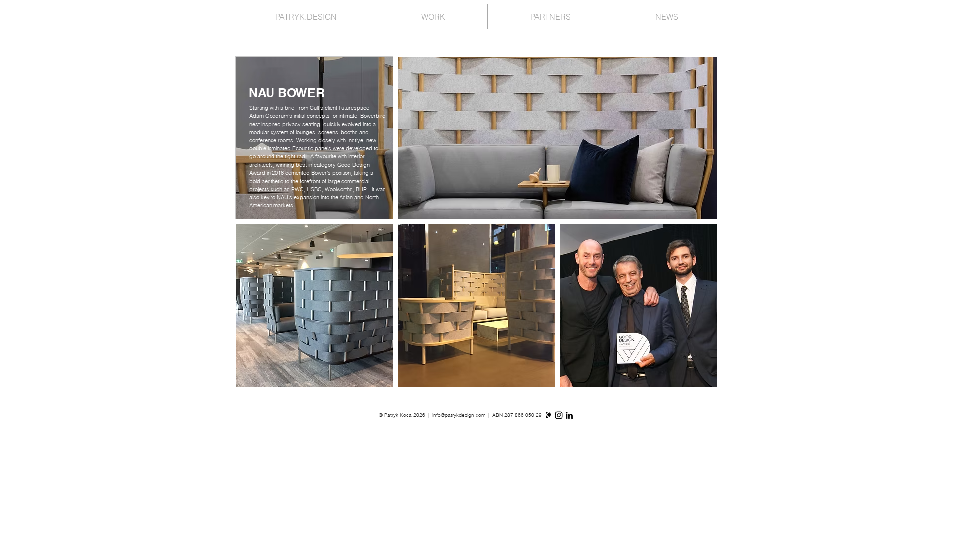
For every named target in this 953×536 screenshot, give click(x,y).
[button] (314, 305)
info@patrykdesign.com (458, 415)
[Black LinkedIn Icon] (569, 415)
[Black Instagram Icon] (559, 415)
